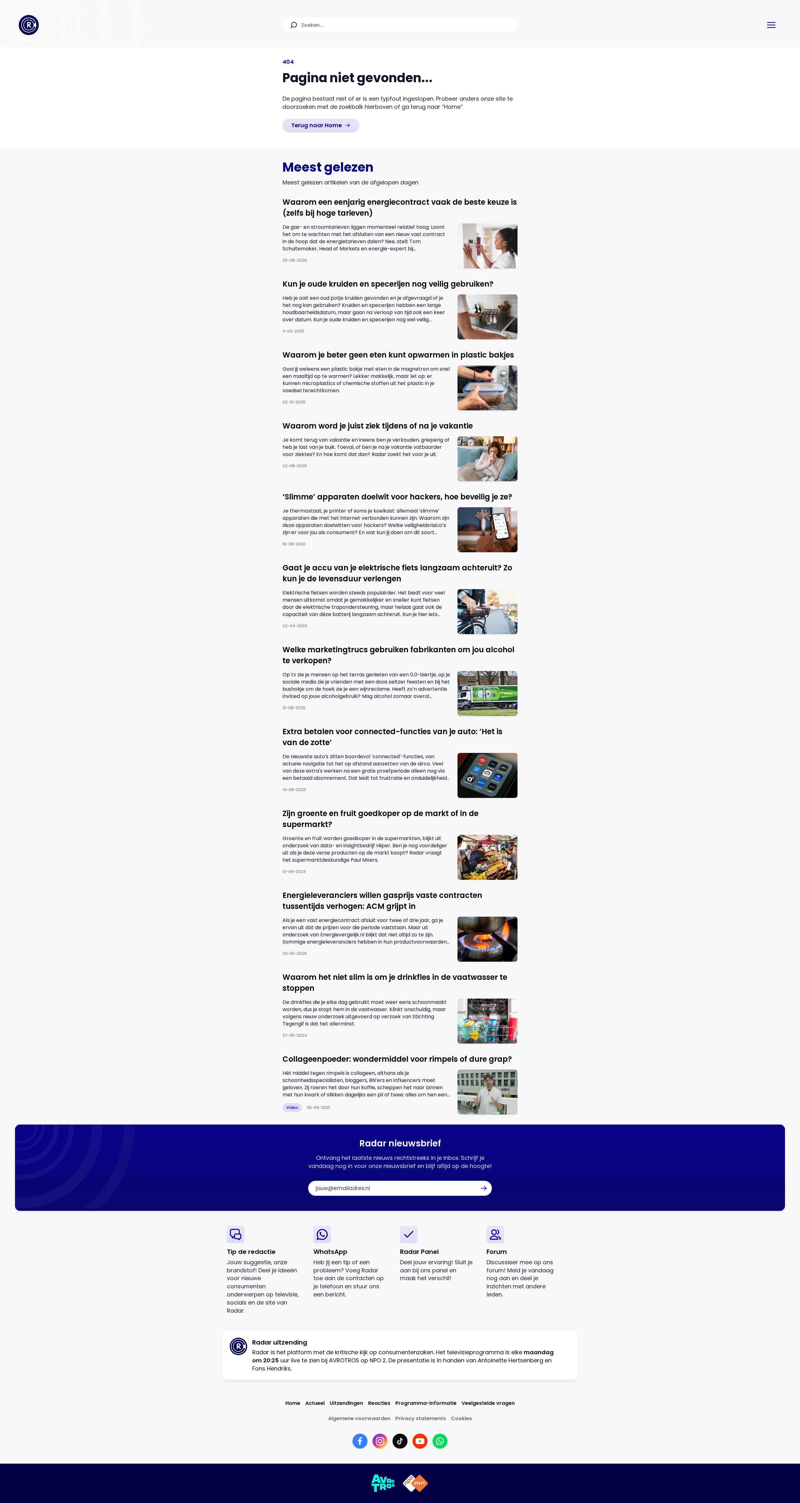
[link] (320, 125)
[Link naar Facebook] (360, 1441)
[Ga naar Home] (29, 25)
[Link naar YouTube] (420, 1441)
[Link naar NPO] (415, 1483)
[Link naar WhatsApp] (440, 1441)
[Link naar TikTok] (400, 1441)
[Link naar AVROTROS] (383, 1483)
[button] (771, 25)
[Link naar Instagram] (380, 1441)
